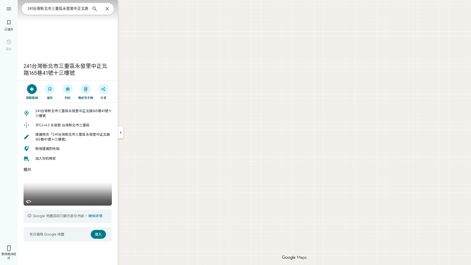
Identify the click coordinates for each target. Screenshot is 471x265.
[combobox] (57, 9)
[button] (68, 113)
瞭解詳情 (95, 216)
